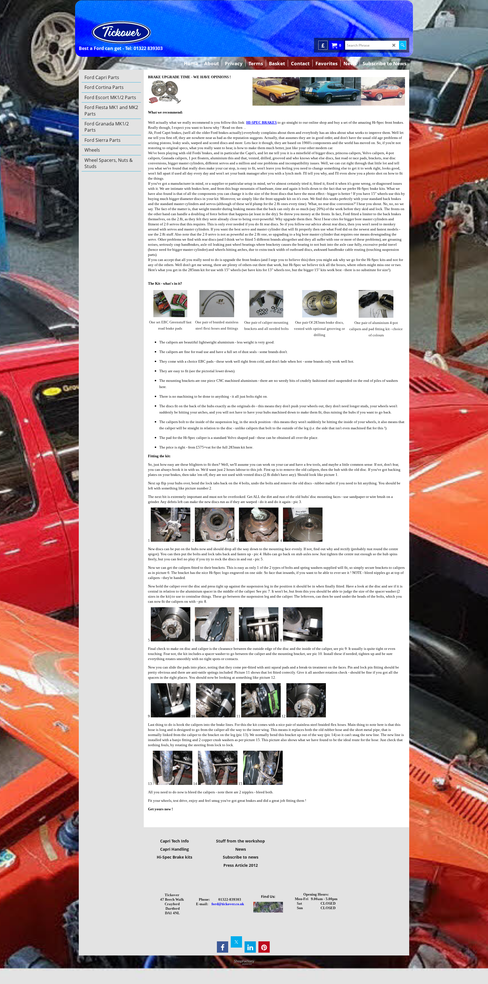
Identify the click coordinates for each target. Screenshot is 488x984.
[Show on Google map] (268, 911)
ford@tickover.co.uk (228, 904)
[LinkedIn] (250, 947)
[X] (236, 942)
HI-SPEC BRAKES (261, 122)
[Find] (402, 45)
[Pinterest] (264, 947)
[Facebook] (222, 947)
